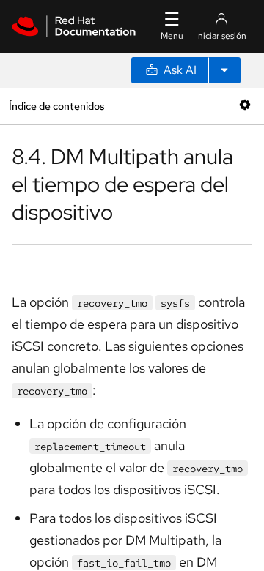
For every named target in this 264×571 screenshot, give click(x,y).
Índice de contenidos (56, 106)
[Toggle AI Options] (224, 70)
